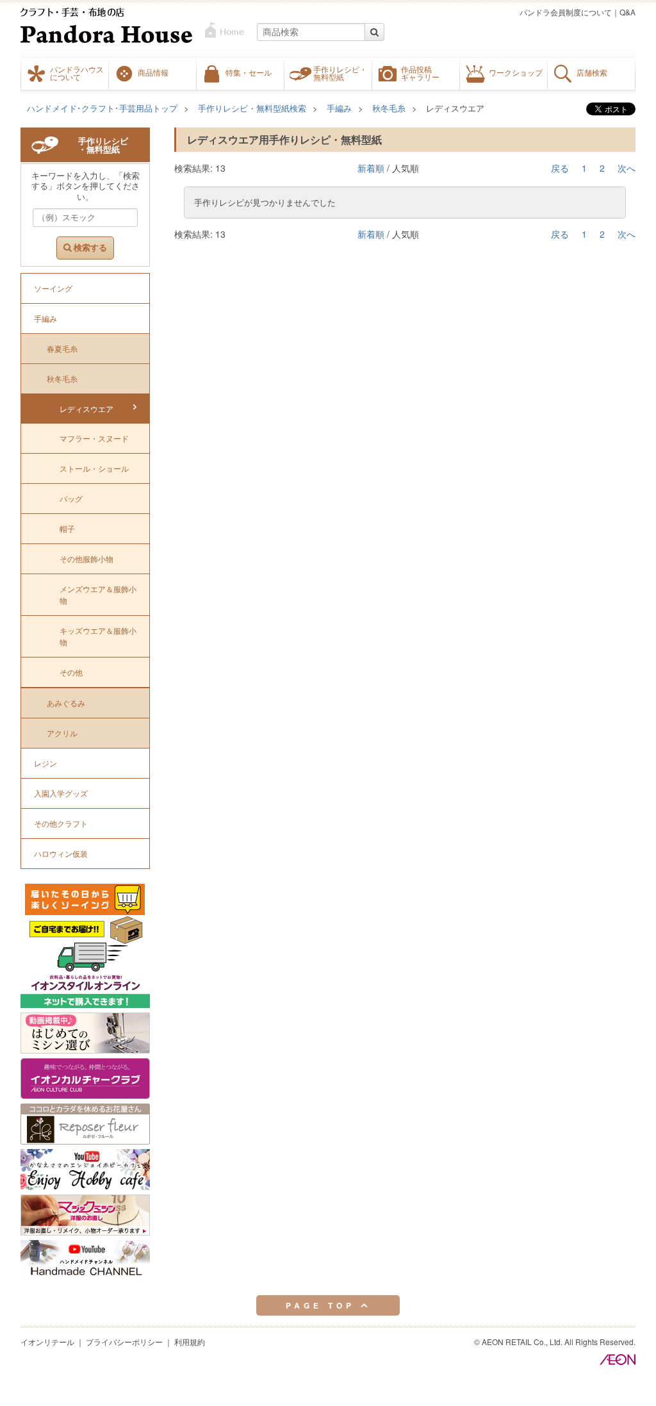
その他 (71, 671)
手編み (339, 108)
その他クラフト (61, 823)
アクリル (62, 732)
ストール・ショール (94, 468)
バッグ (71, 498)
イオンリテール (47, 1341)
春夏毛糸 (62, 348)
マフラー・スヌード (94, 438)
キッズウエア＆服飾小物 (98, 636)
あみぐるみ (66, 702)
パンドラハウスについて (77, 73)
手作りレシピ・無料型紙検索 (252, 108)
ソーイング (53, 288)
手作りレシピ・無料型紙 (340, 73)
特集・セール (249, 72)
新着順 (370, 167)
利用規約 (189, 1341)
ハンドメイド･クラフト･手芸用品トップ (102, 108)
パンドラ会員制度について (566, 11)
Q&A (627, 11)
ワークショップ (516, 72)
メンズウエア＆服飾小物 (98, 594)
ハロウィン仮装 (61, 853)
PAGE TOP (323, 1305)
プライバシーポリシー (124, 1341)
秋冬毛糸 (389, 108)
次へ (627, 167)
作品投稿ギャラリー (420, 73)
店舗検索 (592, 72)
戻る (560, 167)
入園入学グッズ (61, 793)
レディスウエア (455, 108)
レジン (45, 762)
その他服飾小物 (86, 558)
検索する (89, 247)
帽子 (67, 528)
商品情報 (153, 72)
